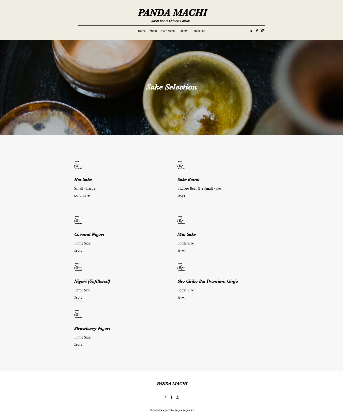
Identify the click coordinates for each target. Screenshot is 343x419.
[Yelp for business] (251, 31)
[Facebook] (257, 31)
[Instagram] (263, 31)
